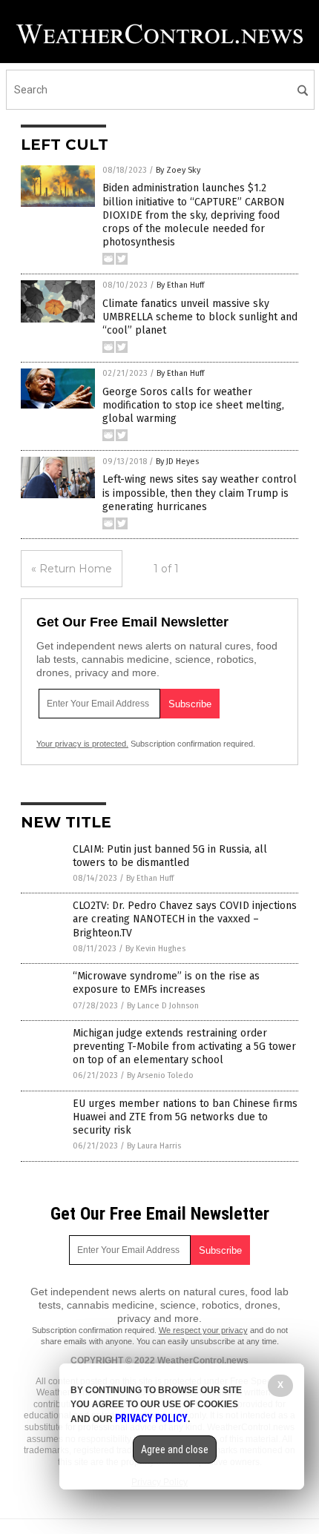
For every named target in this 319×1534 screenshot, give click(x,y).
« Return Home (71, 568)
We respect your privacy (203, 1330)
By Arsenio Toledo (160, 1075)
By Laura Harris (154, 1146)
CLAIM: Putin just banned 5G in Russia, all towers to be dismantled (170, 856)
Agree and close (174, 1449)
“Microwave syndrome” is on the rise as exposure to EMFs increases (166, 983)
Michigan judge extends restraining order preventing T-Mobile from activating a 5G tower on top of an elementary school (184, 1046)
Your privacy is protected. (82, 743)
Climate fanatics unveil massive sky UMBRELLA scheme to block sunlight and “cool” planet (199, 317)
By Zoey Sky (178, 170)
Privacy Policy (151, 1418)
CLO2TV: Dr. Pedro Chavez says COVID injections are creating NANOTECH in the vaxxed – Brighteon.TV (185, 919)
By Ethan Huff (180, 285)
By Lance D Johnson (163, 1006)
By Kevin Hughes (155, 948)
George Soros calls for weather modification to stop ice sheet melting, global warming (193, 405)
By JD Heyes (177, 461)
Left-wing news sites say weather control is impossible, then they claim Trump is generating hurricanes (199, 492)
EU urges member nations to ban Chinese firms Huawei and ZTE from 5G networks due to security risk (185, 1117)
